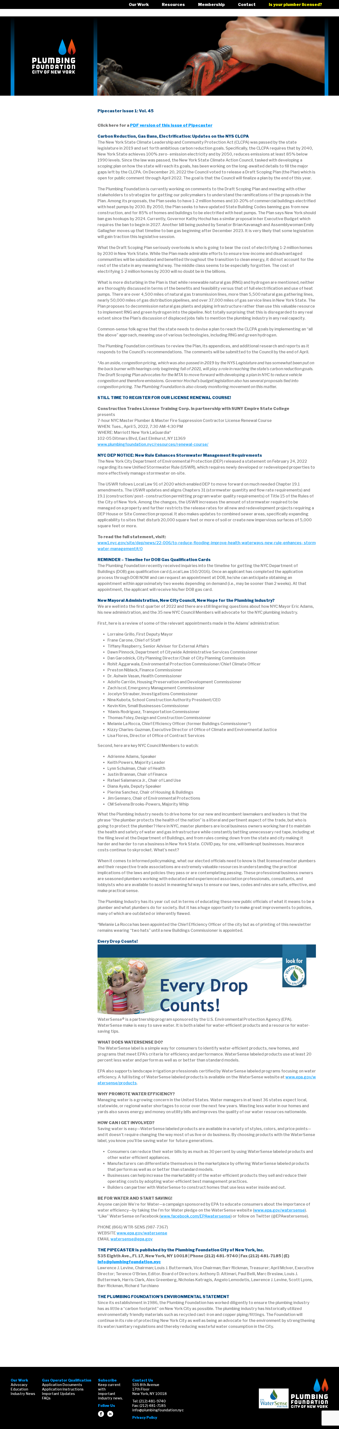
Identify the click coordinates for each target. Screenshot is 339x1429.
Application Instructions (63, 1389)
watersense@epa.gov (131, 1239)
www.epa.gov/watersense (279, 1210)
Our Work (139, 4)
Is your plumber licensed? (295, 4)
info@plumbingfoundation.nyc (129, 1262)
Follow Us (106, 1405)
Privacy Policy (144, 1417)
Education (19, 1389)
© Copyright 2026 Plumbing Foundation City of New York (309, 1393)
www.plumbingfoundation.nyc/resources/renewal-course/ (153, 444)
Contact (247, 4)
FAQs (46, 1398)
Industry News (23, 1393)
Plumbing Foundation (54, 56)
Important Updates (58, 1393)
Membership (211, 4)
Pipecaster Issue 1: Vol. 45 (126, 111)
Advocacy (19, 1385)
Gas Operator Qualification (66, 1380)
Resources (173, 4)
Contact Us (142, 1380)
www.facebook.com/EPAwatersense (196, 1216)
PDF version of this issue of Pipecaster (171, 125)
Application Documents (62, 1385)
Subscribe (107, 1380)
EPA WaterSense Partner (274, 1398)
